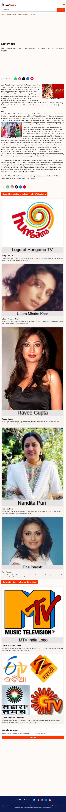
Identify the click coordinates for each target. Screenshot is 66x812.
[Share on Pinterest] (32, 78)
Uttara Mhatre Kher (10, 319)
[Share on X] (23, 78)
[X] (38, 800)
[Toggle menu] (63, 4)
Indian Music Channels (11, 645)
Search (61, 10)
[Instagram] (50, 800)
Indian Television (23, 15)
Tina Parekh (7, 572)
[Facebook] (34, 800)
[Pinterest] (42, 800)
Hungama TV (7, 255)
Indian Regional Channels (13, 718)
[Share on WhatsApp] (15, 78)
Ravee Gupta (7, 419)
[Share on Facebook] (27, 78)
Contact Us (18, 800)
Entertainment (11, 15)
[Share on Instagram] (19, 78)
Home (3, 15)
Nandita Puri (7, 509)
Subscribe (33, 737)
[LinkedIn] (46, 800)
